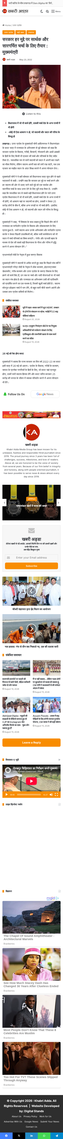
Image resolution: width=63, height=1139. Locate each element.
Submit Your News (49, 1121)
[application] (31, 781)
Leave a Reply (31, 742)
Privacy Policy (30, 1116)
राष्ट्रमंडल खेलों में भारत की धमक (31, 505)
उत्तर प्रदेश (17, 25)
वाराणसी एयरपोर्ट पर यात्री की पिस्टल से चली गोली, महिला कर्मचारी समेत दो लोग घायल (16, 682)
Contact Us (31, 1126)
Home (7, 25)
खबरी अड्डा (11, 59)
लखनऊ (31, 32)
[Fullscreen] (56, 794)
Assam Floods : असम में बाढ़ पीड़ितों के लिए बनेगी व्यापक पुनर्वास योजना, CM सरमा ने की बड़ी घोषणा (47, 718)
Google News (31, 1121)
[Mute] (51, 794)
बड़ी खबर (20, 32)
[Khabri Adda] (15, 11)
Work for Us (45, 1116)
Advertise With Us (13, 1121)
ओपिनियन (31, 499)
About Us (16, 1116)
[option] (31, 502)
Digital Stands (34, 1111)
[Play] (6, 794)
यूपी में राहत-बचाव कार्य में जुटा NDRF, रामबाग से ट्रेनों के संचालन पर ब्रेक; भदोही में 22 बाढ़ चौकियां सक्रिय (41, 311)
